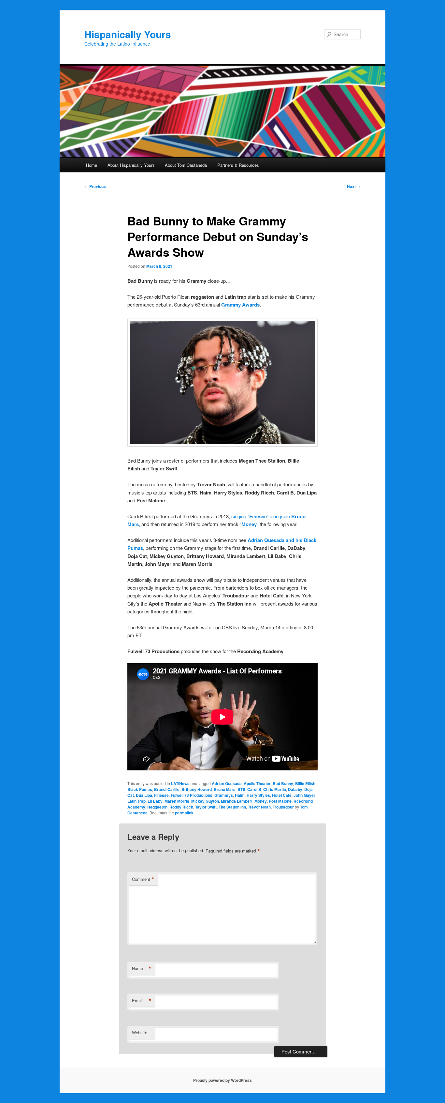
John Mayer (304, 795)
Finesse (161, 795)
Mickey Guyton (205, 801)
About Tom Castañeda (186, 165)
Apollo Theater (257, 783)
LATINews (180, 783)
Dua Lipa (144, 795)
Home (91, 165)
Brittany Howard (196, 789)
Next (354, 186)
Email (141, 1001)
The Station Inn (232, 807)
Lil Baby (155, 801)
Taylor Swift (206, 807)
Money (249, 524)
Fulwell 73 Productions (191, 795)
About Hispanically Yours (131, 165)
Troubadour (283, 807)
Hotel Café (282, 795)
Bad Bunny (283, 783)
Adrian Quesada (227, 783)
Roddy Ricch (181, 807)
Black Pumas (139, 789)
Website (139, 1032)
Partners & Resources (238, 165)
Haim (240, 795)
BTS (241, 789)
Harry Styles (258, 795)
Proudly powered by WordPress (222, 1080)
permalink (184, 813)
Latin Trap (136, 801)
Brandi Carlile (166, 789)
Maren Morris (177, 801)
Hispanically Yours (127, 34)
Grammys (223, 795)
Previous (95, 186)
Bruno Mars (225, 789)
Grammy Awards (240, 304)
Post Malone (280, 801)
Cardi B (254, 789)
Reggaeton (157, 807)
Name (141, 968)
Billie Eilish (305, 783)
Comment (143, 879)
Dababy (295, 789)
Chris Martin (274, 789)
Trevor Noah (259, 807)
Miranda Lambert (236, 801)
